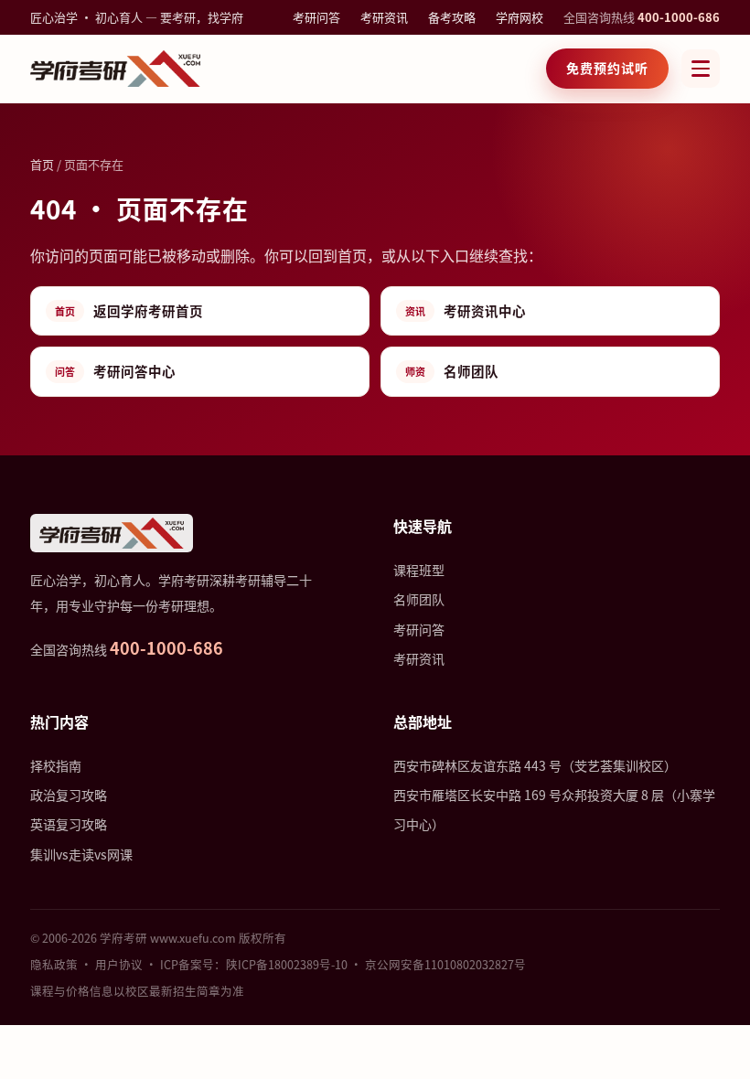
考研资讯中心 (465, 310)
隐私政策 (54, 964)
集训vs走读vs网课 (81, 854)
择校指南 (55, 765)
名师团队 (451, 370)
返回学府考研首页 (129, 310)
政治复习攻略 (68, 794)
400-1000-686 (679, 17)
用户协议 (119, 964)
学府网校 (519, 17)
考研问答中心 (115, 370)
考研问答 (316, 17)
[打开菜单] (700, 68)
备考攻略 (452, 17)
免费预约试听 (607, 68)
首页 (42, 164)
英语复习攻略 (68, 824)
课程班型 (419, 570)
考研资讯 (384, 17)
